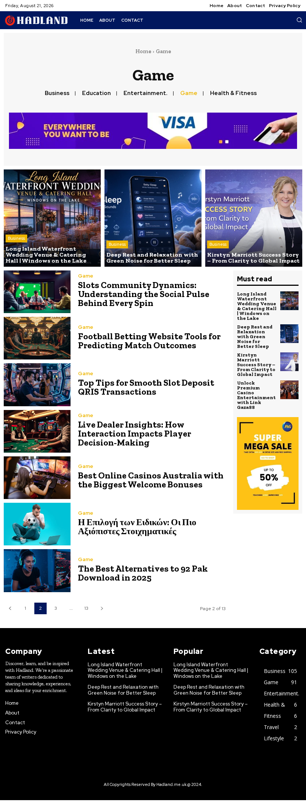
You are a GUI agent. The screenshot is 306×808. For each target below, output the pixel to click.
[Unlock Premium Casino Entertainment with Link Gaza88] (289, 389)
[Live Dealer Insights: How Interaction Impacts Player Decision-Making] (37, 431)
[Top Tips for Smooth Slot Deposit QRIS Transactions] (37, 384)
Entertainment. (146, 93)
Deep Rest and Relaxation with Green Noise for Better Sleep (254, 336)
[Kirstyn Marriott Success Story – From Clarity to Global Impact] (253, 218)
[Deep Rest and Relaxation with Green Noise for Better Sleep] (153, 218)
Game (188, 93)
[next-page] (102, 608)
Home (143, 51)
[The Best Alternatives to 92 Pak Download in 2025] (37, 570)
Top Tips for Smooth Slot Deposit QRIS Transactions (146, 387)
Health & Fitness (233, 93)
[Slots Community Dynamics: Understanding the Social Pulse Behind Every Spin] (37, 291)
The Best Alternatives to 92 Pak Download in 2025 (143, 573)
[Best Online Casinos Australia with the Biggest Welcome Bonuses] (37, 477)
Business (57, 93)
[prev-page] (10, 608)
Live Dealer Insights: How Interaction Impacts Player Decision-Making (134, 433)
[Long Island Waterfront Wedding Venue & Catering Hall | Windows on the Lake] (52, 218)
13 (86, 608)
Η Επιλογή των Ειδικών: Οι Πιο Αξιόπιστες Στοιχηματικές (137, 526)
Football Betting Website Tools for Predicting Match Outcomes (149, 341)
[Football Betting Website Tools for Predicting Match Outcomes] (37, 338)
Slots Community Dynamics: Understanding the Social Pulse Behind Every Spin (143, 293)
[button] (299, 20)
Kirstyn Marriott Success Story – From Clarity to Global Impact (256, 364)
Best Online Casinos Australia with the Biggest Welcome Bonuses (151, 480)
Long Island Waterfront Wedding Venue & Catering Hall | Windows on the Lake (257, 306)
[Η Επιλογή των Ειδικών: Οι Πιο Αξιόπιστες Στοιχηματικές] (37, 524)
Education (96, 93)
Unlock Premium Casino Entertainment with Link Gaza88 (256, 395)
